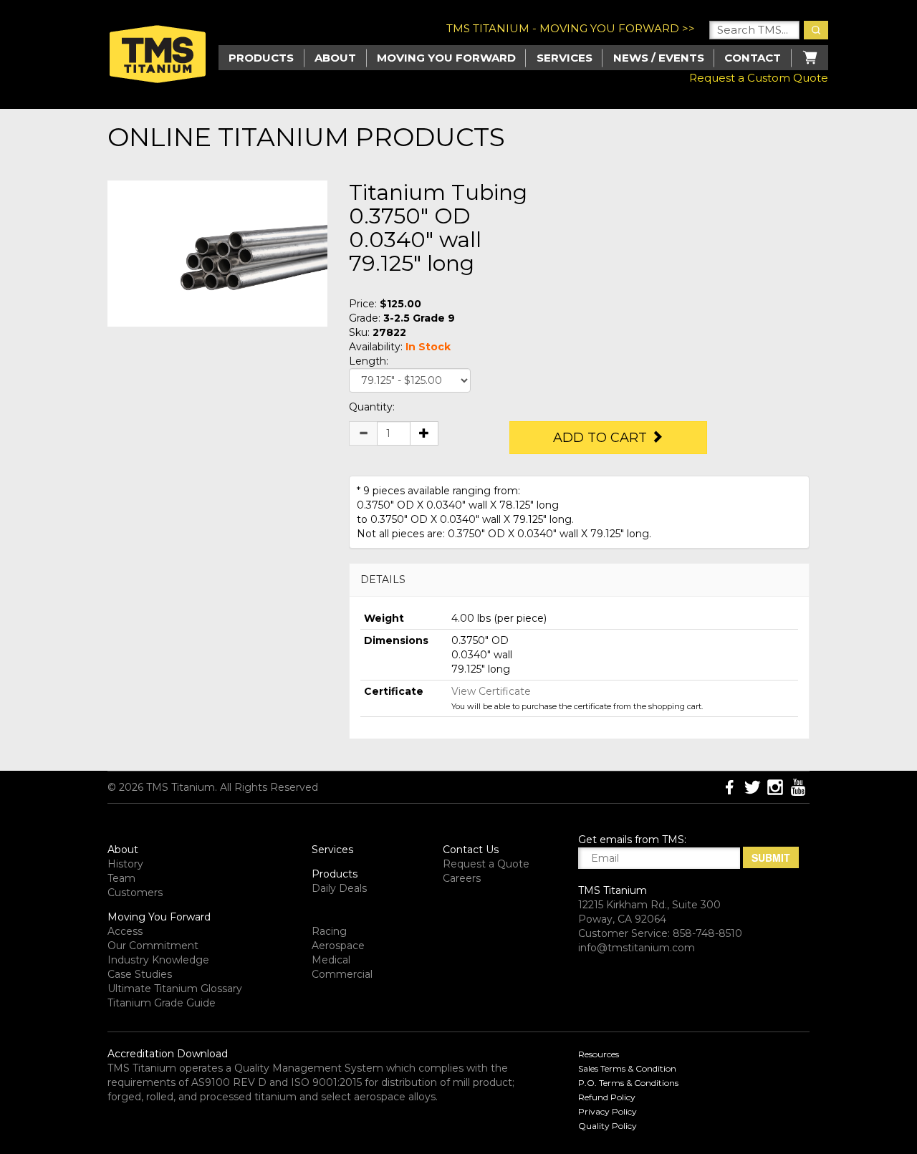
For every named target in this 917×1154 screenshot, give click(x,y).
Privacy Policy (607, 1111)
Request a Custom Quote (758, 78)
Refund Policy (606, 1097)
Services (564, 57)
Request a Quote (486, 863)
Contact (752, 57)
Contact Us (471, 849)
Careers (462, 878)
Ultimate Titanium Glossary (174, 988)
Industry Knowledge (158, 959)
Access (125, 931)
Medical (331, 959)
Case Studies (139, 974)
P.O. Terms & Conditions (628, 1082)
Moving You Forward (159, 916)
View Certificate (491, 691)
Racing (329, 931)
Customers (135, 892)
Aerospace (338, 945)
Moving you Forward (446, 57)
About (335, 57)
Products (334, 873)
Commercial (342, 974)
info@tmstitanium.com (636, 947)
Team (121, 878)
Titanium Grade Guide (161, 1002)
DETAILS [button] (382, 579)
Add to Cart (601, 438)
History (125, 863)
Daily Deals (339, 888)
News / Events (658, 57)
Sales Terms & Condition (627, 1068)
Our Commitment (152, 945)
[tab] (579, 580)
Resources (598, 1054)
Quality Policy (607, 1125)
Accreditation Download (167, 1053)
